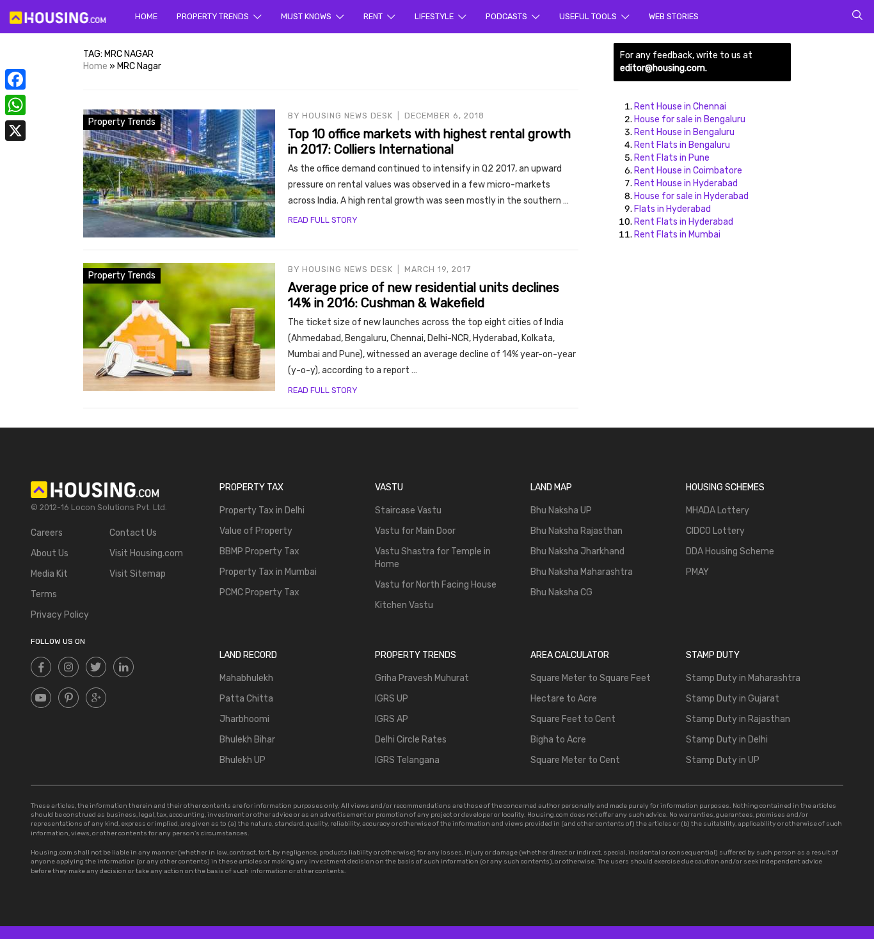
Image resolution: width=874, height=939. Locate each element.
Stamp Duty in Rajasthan (738, 719)
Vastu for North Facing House (436, 584)
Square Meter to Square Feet (590, 678)
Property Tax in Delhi (262, 510)
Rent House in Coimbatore (688, 170)
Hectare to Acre (563, 698)
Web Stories (674, 16)
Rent (374, 16)
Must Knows (307, 16)
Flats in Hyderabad (672, 209)
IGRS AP (391, 719)
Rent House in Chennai (680, 106)
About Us (49, 553)
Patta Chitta (246, 698)
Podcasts (507, 16)
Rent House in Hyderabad (686, 183)
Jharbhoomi (244, 719)
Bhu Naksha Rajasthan (576, 531)
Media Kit (49, 573)
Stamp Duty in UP (722, 760)
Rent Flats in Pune (672, 157)
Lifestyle (435, 16)
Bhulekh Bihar (247, 739)
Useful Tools (589, 16)
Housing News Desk (347, 115)
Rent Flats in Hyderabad (683, 221)
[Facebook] (15, 79)
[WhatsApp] (15, 105)
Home (146, 16)
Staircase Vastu (408, 510)
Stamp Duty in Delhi (727, 739)
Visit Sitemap (137, 573)
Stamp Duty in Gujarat (732, 698)
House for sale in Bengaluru (689, 119)
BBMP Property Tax (259, 551)
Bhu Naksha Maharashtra (581, 571)
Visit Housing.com (146, 553)
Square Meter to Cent (575, 760)
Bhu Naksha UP (561, 510)
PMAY (697, 571)
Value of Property (255, 531)
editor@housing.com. (663, 68)
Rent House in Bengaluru (684, 132)
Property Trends (214, 16)
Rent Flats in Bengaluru (682, 145)
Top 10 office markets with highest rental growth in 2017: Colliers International (429, 141)
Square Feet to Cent (573, 719)
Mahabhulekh (246, 678)
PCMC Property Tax (259, 592)
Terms (44, 594)
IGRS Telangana (407, 760)
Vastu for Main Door (415, 531)
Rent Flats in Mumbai (677, 234)
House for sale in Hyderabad (691, 196)
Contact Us (133, 532)
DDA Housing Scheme (730, 551)
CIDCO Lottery (715, 531)
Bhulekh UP (242, 760)
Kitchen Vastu (404, 605)
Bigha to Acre (558, 739)
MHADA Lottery (717, 510)
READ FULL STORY (322, 220)
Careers (47, 532)
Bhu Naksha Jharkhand (577, 551)
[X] (15, 130)
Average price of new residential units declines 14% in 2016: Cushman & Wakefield (423, 295)
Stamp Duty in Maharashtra (743, 678)
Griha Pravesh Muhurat (422, 678)
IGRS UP (391, 698)
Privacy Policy (60, 614)
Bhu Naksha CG (561, 592)
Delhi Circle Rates (411, 739)
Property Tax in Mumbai (268, 571)
